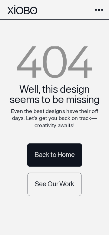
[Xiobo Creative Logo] (22, 9)
